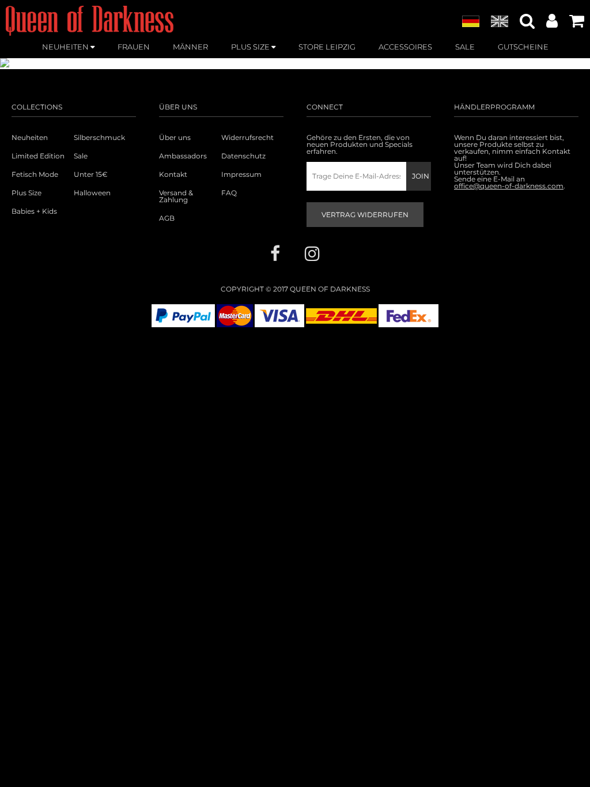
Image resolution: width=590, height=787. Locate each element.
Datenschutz (243, 156)
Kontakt (173, 174)
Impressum (241, 174)
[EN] (499, 22)
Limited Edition (38, 156)
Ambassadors (183, 156)
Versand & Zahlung (176, 196)
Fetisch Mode (35, 174)
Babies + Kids (34, 211)
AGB (167, 218)
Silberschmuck (99, 137)
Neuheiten (30, 137)
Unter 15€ (91, 174)
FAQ (229, 193)
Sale (81, 156)
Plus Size (26, 193)
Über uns (175, 137)
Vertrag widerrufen (365, 214)
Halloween (92, 193)
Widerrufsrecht (247, 137)
